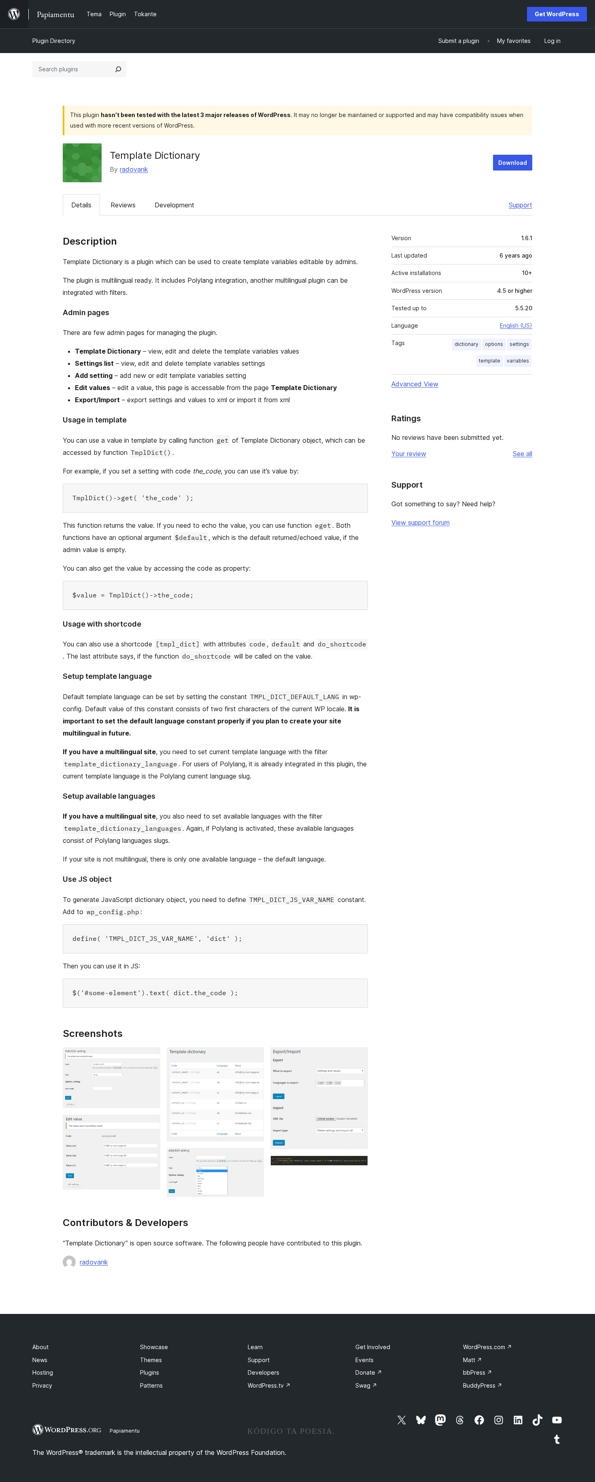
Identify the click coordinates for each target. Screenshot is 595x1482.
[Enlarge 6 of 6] (357, 1166)
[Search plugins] (118, 69)
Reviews (123, 205)
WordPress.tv (269, 1385)
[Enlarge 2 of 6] (149, 1126)
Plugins (149, 1372)
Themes (151, 1359)
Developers (263, 1372)
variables (518, 361)
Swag (366, 1385)
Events (364, 1359)
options (494, 344)
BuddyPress (482, 1385)
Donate (368, 1372)
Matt (472, 1359)
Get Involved (372, 1346)
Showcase (154, 1346)
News (39, 1359)
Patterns (151, 1385)
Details (81, 205)
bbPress (477, 1372)
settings (519, 344)
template (489, 361)
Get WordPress (557, 14)
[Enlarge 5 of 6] (357, 1058)
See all (522, 454)
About (40, 1346)
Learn (255, 1346)
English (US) (516, 325)
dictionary (466, 344)
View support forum (420, 522)
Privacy (42, 1385)
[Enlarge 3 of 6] (253, 1058)
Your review (408, 454)
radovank (134, 169)
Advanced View (414, 384)
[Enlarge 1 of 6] (149, 1058)
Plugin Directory (53, 40)
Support (520, 205)
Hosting (42, 1372)
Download (512, 162)
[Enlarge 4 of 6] (253, 1159)
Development (174, 205)
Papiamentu (125, 1430)
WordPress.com (487, 1346)
